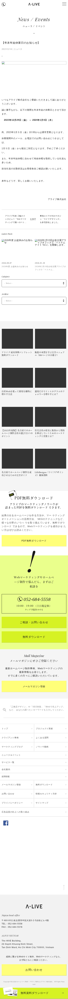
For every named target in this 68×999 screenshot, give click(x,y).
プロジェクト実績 (44, 728)
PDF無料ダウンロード (34, 540)
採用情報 (6, 776)
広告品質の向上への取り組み (15, 812)
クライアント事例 (10, 738)
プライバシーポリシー (12, 803)
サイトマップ (42, 803)
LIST (33, 219)
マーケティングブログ (12, 747)
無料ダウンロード (34, 636)
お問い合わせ (8, 794)
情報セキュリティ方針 (46, 794)
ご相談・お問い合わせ (34, 622)
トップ (5, 728)
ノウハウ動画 (42, 747)
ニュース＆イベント (11, 755)
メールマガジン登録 (34, 686)
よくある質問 (42, 738)
